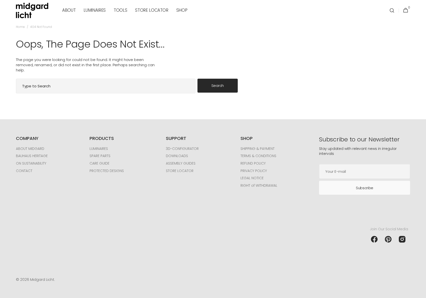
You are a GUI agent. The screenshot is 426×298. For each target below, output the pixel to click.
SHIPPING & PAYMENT (257, 148)
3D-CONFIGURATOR (182, 148)
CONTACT (24, 170)
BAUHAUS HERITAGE (32, 155)
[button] (392, 10)
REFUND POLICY (253, 163)
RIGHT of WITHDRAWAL (258, 185)
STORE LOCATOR (179, 170)
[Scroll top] (420, 292)
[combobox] (105, 86)
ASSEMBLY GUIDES (180, 163)
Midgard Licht (42, 279)
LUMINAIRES (99, 148)
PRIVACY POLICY (253, 170)
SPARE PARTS (100, 155)
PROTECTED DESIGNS (107, 170)
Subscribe (364, 187)
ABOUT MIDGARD (30, 148)
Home (20, 27)
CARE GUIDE (99, 163)
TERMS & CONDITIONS (258, 155)
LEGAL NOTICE (252, 178)
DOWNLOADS (177, 155)
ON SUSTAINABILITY (31, 163)
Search (217, 85)
